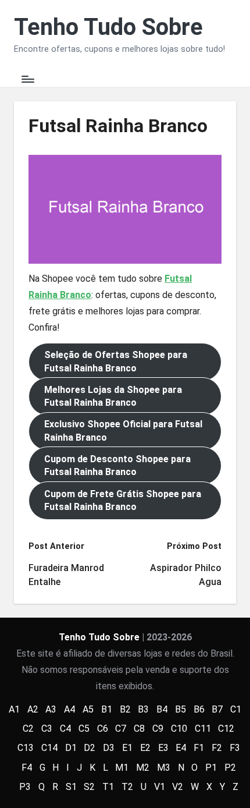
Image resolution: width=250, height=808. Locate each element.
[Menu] (27, 79)
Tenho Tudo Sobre (108, 27)
